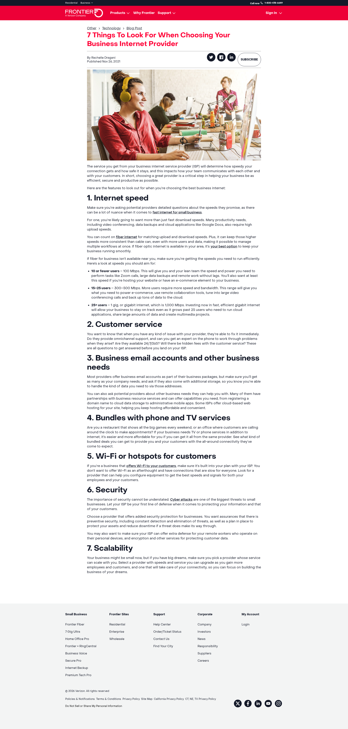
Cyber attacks (181, 500)
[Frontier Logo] (84, 13)
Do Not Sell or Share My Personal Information (93, 706)
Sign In (271, 13)
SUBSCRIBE (249, 59)
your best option (224, 246)
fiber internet (126, 237)
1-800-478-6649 (274, 2)
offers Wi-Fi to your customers (151, 466)
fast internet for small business (177, 212)
